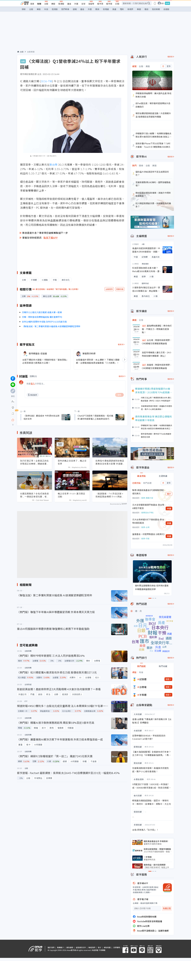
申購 (169, 508)
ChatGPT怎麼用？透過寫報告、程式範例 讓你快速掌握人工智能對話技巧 (95, 417)
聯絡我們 (91, 947)
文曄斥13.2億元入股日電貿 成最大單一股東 (42, 312)
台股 (46, 3)
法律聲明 (116, 947)
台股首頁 (109, 289)
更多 (169, 66)
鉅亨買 (100, 3)
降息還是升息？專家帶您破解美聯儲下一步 (45, 232)
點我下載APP (51, 237)
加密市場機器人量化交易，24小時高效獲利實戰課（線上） (156, 354)
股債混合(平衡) (147, 512)
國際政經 (145, 283)
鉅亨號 (109, 3)
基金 (69, 3)
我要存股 (119, 289)
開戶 (169, 493)
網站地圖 (107, 947)
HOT (144, 326)
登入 (163, 3)
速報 (75, 9)
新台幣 (54, 164)
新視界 (130, 9)
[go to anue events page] (154, 3)
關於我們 (51, 947)
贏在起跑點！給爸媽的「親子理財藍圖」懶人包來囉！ (57, 289)
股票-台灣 (145, 527)
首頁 (32, 3)
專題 (139, 9)
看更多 (120, 344)
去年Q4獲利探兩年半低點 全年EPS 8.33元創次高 (44, 321)
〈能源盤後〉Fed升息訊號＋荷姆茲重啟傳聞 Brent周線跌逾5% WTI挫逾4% (110, 495)
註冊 (167, 3)
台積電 (143, 687)
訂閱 (117, 3)
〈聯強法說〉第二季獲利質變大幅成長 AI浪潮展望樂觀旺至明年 (51, 326)
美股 (53, 3)
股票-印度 (145, 538)
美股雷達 (145, 264)
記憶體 (143, 679)
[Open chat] (13, 420)
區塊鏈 (106, 9)
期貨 (97, 9)
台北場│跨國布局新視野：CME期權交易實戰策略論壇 (157, 341)
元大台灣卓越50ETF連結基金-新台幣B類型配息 (148, 521)
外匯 (76, 3)
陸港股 (61, 3)
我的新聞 (156, 9)
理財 (122, 9)
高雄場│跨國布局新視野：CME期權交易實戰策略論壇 (157, 366)
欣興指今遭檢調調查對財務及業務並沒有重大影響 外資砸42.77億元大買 (110, 462)
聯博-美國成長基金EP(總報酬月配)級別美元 (148, 491)
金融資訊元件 (81, 947)
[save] (13, 413)
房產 (114, 9)
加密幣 (91, 3)
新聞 (39, 3)
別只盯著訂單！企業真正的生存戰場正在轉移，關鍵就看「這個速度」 (34, 462)
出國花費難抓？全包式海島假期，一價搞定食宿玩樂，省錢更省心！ (34, 495)
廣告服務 (69, 947)
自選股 (166, 9)
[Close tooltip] (34, 420)
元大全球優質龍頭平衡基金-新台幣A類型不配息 (148, 506)
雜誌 (146, 9)
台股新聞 (31, 51)
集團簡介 (60, 947)
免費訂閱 (167, 908)
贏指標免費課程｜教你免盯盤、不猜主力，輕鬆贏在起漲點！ (157, 329)
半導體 (143, 694)
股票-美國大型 (147, 498)
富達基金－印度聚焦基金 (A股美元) (148, 534)
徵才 (99, 947)
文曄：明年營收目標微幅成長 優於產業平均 (42, 316)
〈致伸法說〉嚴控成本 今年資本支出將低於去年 (41, 417)
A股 (143, 244)
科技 (46, 9)
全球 (83, 3)
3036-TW (46, 81)
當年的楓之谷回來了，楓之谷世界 (72, 462)
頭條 (24, 9)
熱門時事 (65, 9)
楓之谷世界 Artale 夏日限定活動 (71, 495)
